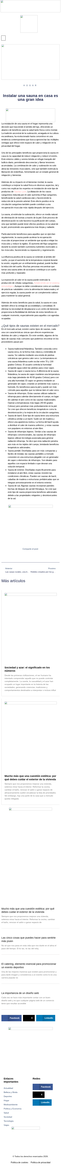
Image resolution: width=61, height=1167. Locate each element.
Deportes (8, 1096)
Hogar (6, 1100)
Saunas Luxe (20, 191)
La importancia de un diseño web (20, 993)
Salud (6, 1113)
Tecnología (8, 1121)
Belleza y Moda (10, 1092)
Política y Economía (12, 1109)
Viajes (6, 1125)
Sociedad (8, 1117)
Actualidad (8, 1088)
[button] (3, 38)
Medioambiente (11, 1104)
